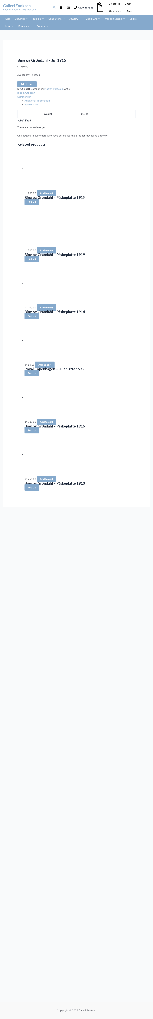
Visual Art (91, 18)
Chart (128, 3)
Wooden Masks (113, 18)
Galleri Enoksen (17, 5)
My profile (114, 3)
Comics (40, 26)
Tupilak (37, 18)
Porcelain (23, 26)
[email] (69, 7)
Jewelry (73, 18)
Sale (7, 18)
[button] (54, 7)
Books (133, 18)
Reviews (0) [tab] (31, 104)
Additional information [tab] (37, 100)
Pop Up (32, 201)
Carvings (20, 18)
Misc (8, 26)
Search (130, 11)
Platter (48, 88)
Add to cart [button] (46, 193)
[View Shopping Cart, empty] (100, 7)
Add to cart (26, 84)
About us (113, 11)
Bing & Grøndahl (26, 92)
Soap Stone (55, 18)
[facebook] (61, 7)
